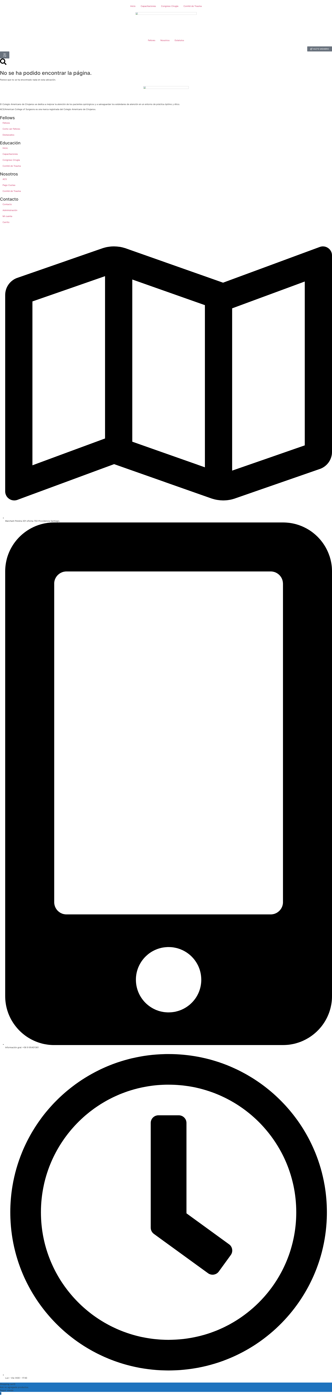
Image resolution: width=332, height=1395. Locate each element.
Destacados (8, 134)
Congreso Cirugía (169, 6)
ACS (5, 179)
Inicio (133, 6)
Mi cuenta (7, 216)
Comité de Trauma (193, 6)
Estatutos (179, 40)
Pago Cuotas (9, 185)
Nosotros (165, 40)
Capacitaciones (148, 6)
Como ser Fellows (11, 129)
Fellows (151, 40)
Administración (10, 210)
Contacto (7, 204)
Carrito (6, 222)
